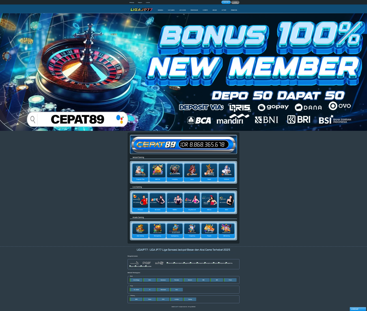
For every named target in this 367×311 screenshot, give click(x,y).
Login (235, 2)
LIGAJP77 (177, 306)
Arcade (215, 10)
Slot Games (171, 10)
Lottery (224, 10)
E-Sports (205, 10)
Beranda (160, 10)
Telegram (140, 2)
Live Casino (182, 10)
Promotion (234, 10)
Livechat (148, 2)
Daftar (226, 2)
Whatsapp (132, 2)
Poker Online (194, 10)
